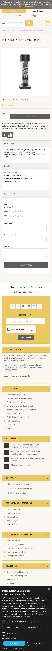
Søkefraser (24, 287)
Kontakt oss (33, 292)
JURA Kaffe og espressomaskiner (21, 548)
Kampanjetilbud (13, 524)
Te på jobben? (13, 583)
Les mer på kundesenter (18, 484)
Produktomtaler (11, 194)
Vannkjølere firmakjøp (16, 556)
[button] (26, 638)
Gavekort (11, 425)
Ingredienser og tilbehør (17, 552)
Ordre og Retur (20, 292)
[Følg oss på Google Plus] (18, 306)
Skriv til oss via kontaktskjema (20, 488)
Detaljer (7, 166)
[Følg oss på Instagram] (29, 306)
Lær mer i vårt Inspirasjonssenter (17, 376)
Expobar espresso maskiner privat (21, 410)
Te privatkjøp (12, 517)
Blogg (34, 16)
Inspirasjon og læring (16, 395)
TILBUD (13, 30)
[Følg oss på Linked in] (39, 306)
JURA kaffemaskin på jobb (18, 417)
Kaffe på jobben (13, 421)
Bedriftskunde (38, 11)
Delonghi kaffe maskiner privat (20, 406)
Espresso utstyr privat (16, 402)
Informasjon (9, 143)
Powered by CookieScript (12, 648)
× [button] (49, 589)
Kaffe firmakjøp (13, 541)
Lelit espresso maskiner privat (19, 398)
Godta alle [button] (14, 643)
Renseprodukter (14, 413)
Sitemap (13, 287)
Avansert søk (36, 287)
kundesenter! (25, 465)
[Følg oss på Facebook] (13, 306)
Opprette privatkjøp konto (18, 576)
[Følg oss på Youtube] (23, 306)
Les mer (26, 617)
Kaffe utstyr (12, 521)
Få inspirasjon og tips (17, 493)
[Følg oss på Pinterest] (34, 306)
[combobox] (18, 23)
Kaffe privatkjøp (13, 513)
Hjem (5, 30)
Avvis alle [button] (38, 643)
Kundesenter (12, 579)
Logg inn (18, 16)
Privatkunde (14, 11)
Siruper (10, 428)
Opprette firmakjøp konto (17, 572)
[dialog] (26, 618)
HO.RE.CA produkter (16, 544)
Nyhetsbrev (25, 314)
